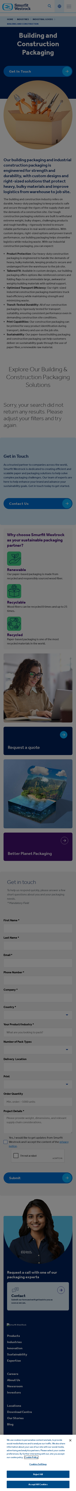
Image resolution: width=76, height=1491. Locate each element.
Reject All (38, 1474)
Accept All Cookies (37, 1484)
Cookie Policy (31, 1457)
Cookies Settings (38, 1464)
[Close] (70, 1440)
